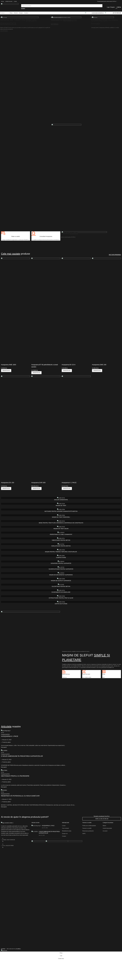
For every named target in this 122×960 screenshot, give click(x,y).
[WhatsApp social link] (120, 1)
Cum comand (65, 828)
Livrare (64, 825)
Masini (104, 825)
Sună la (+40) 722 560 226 (101, 818)
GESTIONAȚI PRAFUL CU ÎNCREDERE (15, 776)
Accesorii (105, 831)
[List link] (15, 835)
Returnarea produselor (88, 831)
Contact (64, 836)
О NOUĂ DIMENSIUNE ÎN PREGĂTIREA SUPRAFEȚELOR (22, 756)
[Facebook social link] (118, 1)
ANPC (84, 833)
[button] (6, 370)
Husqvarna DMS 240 (99, 365)
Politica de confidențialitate (89, 825)
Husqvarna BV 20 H (68, 365)
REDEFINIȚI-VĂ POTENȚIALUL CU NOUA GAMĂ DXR (20, 796)
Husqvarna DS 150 (7, 482)
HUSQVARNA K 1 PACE (9, 736)
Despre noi (65, 833)
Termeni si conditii (86, 828)
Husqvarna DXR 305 (38, 482)
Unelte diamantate (107, 828)
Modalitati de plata (66, 831)
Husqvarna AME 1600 (8, 365)
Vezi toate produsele (115, 254)
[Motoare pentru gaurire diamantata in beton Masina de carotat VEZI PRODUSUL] (71, 177)
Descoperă (4, 747)
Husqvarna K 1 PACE (69, 482)
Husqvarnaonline (5, 734)
